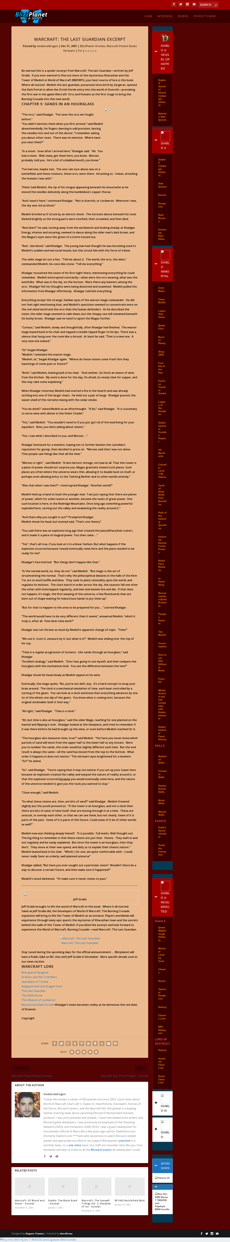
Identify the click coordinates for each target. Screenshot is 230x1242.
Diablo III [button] (165, 1108)
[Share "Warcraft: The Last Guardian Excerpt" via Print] (115, 1043)
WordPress (66, 1233)
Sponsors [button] (165, 1166)
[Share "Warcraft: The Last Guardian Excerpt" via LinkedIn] (88, 1043)
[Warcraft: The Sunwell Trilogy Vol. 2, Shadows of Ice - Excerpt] (96, 1187)
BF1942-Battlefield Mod (129, 1200)
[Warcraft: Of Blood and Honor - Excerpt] (30, 1187)
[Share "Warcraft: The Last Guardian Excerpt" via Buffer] (95, 1043)
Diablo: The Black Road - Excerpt (62, 1202)
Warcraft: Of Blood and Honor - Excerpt (29, 1202)
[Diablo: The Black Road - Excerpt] (63, 1187)
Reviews (183, 16)
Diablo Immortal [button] (165, 269)
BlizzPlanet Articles (92, 46)
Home (148, 16)
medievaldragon (47, 46)
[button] (162, 1187)
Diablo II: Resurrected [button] (165, 902)
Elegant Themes (35, 1233)
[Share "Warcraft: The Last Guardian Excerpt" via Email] (108, 1043)
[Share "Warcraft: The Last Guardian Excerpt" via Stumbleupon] (101, 1043)
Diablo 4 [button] (165, 146)
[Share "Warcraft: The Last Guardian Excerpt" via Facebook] (54, 1043)
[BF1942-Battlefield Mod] (130, 1187)
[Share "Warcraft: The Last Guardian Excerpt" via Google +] (68, 1043)
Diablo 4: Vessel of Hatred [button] (165, 57)
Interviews (165, 16)
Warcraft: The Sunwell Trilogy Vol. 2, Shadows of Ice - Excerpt (96, 1203)
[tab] (162, 52)
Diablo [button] (165, 1135)
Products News (205, 16)
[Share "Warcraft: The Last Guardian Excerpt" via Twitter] (61, 1043)
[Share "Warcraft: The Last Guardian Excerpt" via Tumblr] (75, 1043)
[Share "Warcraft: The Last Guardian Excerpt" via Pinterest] (81, 1043)
